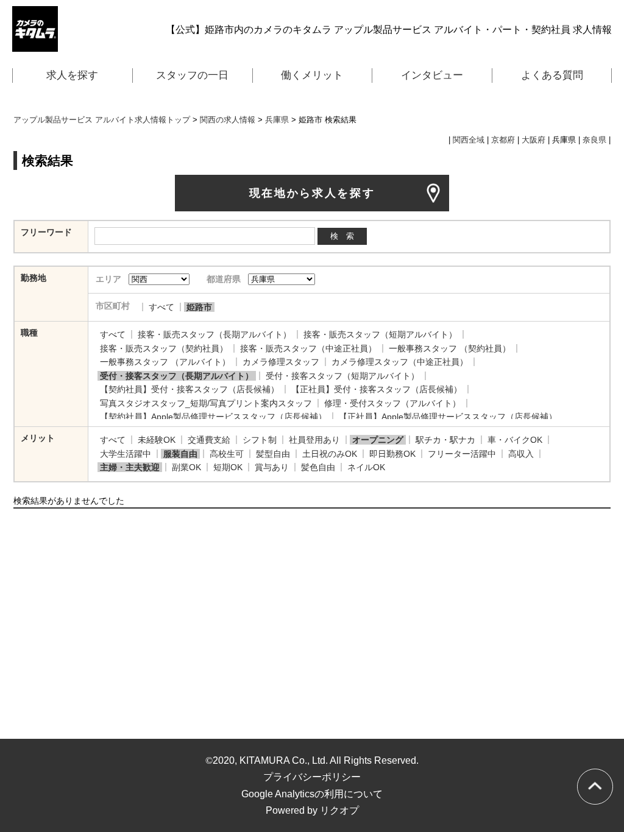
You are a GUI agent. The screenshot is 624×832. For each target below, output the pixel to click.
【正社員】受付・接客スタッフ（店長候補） (376, 389)
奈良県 (594, 140)
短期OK (228, 467)
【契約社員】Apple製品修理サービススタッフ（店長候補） (213, 416)
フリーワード (46, 232)
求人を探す (72, 75)
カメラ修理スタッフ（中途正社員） (400, 362)
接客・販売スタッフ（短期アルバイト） (380, 334)
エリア (108, 279)
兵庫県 (277, 120)
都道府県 (224, 279)
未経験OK (157, 440)
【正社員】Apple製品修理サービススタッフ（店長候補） (448, 416)
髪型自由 (273, 454)
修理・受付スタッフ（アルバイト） (392, 403)
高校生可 (227, 454)
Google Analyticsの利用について (312, 794)
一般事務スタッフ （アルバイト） (165, 362)
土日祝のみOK (329, 454)
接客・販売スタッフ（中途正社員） (308, 348)
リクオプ (339, 810)
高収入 (521, 454)
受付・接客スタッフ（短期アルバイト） (342, 376)
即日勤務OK (392, 454)
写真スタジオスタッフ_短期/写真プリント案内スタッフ (206, 403)
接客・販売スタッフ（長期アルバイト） (214, 334)
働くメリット (312, 75)
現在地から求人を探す (312, 193)
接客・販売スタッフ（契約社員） (164, 348)
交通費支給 (209, 440)
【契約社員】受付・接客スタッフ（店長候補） (189, 389)
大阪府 (533, 140)
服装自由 (180, 454)
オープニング (377, 440)
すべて (161, 307)
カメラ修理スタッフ (281, 362)
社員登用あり (314, 440)
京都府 (503, 140)
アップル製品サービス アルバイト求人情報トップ (101, 120)
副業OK (186, 467)
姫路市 (199, 307)
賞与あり (272, 467)
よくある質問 (552, 75)
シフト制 (260, 440)
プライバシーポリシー (312, 777)
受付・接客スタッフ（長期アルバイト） (177, 376)
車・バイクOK (515, 440)
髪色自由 (318, 467)
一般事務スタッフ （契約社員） (450, 348)
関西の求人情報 (227, 120)
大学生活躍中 (125, 454)
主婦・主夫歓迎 (130, 467)
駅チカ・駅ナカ (445, 440)
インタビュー (432, 75)
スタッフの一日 (192, 75)
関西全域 (468, 140)
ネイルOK (366, 467)
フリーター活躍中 (462, 454)
